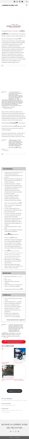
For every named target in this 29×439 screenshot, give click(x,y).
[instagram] (17, 1)
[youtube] (19, 1)
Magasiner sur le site (15, 391)
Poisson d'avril (14, 410)
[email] (22, 1)
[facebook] (14, 1)
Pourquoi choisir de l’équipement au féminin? (14, 400)
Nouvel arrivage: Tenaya (9, 405)
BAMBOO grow (6, 410)
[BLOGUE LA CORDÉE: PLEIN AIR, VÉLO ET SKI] (10, 5)
